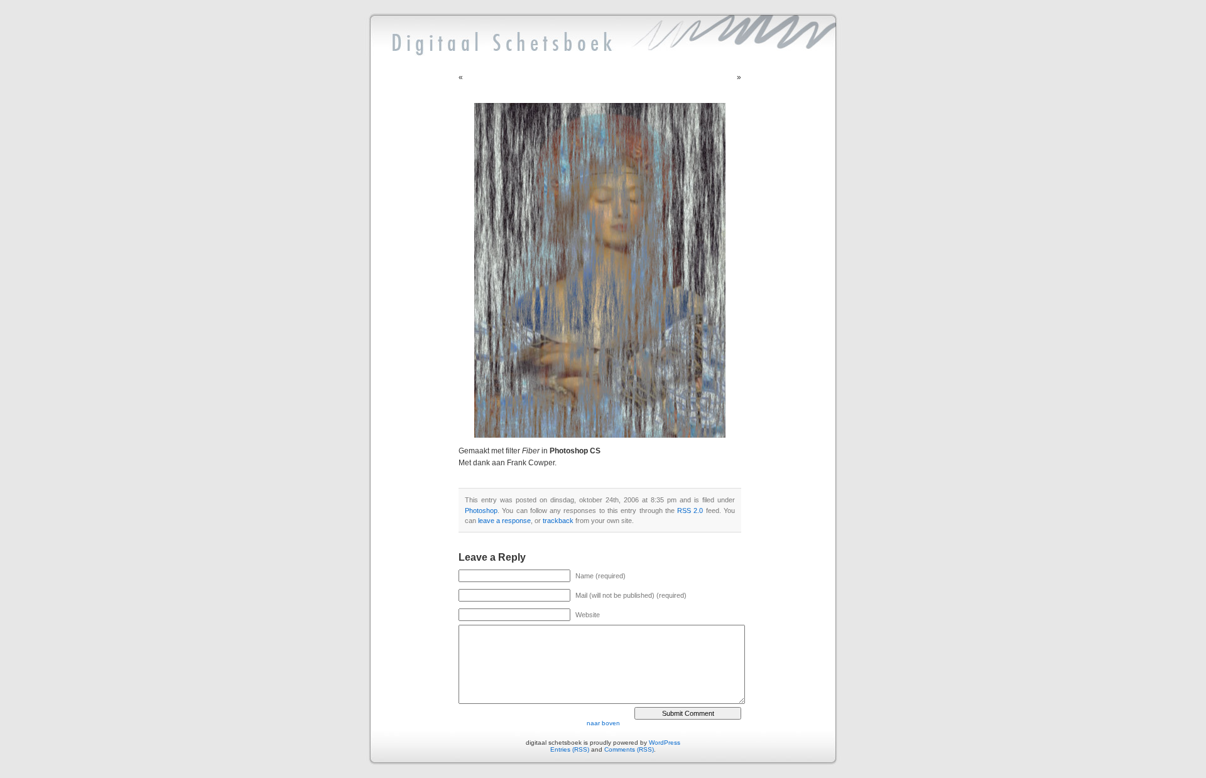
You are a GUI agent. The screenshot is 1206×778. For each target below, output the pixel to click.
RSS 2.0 (690, 510)
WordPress (664, 742)
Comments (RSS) (629, 749)
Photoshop (481, 510)
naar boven (603, 723)
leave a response (504, 520)
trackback (558, 520)
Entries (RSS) (569, 749)
